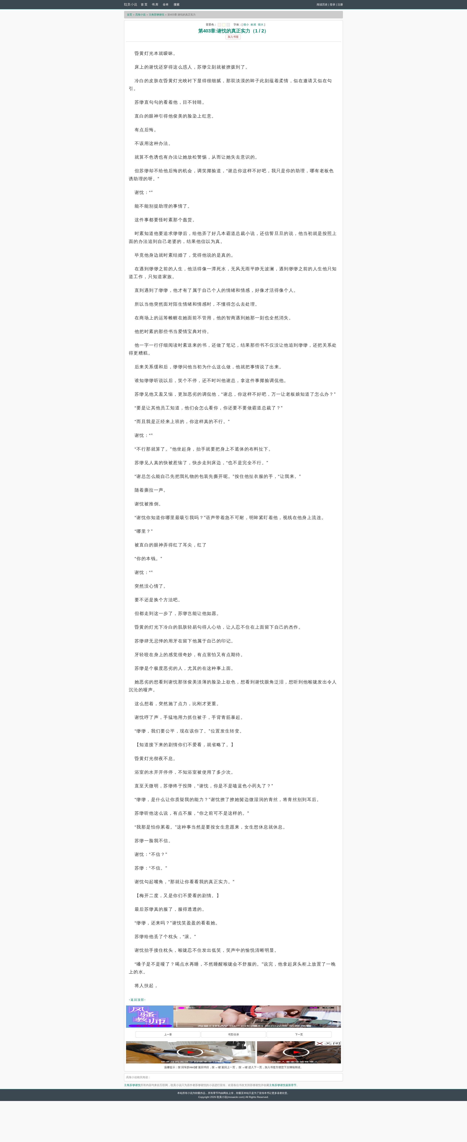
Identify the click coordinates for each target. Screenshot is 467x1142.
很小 (246, 24)
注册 (340, 4)
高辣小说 (140, 14)
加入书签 (233, 36)
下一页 (299, 1034)
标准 (253, 24)
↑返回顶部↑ (137, 999)
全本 (166, 4)
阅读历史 (322, 4)
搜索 (177, 4)
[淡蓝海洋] (219, 24)
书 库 (155, 4)
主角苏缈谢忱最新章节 (282, 1085)
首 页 (144, 4)
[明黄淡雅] (223, 24)
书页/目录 (233, 1034)
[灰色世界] (228, 24)
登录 (332, 4)
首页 (129, 14)
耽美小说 (130, 4)
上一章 (168, 1034)
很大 (260, 24)
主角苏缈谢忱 (156, 14)
